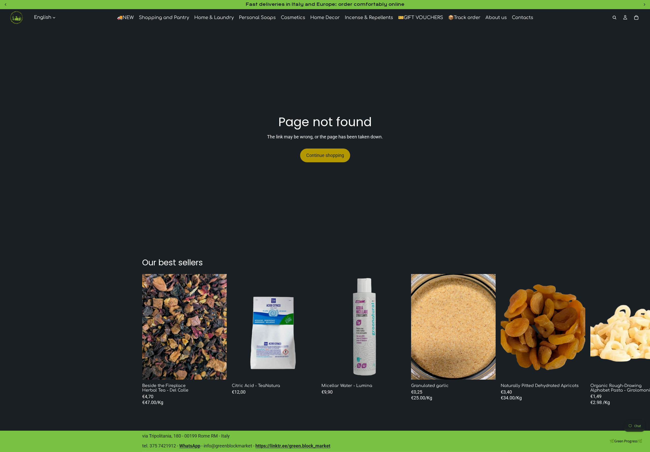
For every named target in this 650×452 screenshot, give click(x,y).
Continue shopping (325, 155)
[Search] (614, 17)
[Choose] (218, 372)
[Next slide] (298, 326)
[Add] (308, 372)
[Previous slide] (249, 326)
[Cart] (636, 17)
